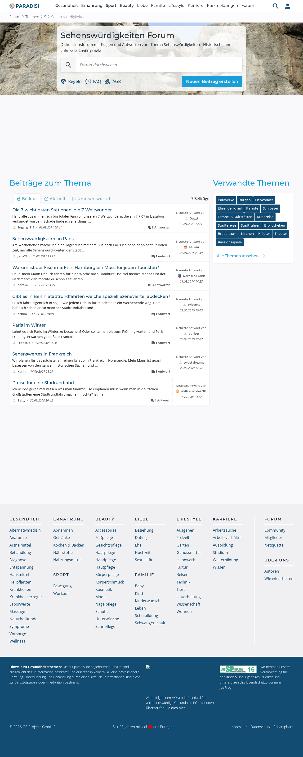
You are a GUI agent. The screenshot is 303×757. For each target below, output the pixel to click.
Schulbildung (146, 615)
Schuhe (102, 611)
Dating (141, 537)
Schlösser (270, 208)
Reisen (182, 574)
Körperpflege (107, 574)
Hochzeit (143, 552)
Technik (183, 582)
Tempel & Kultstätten (235, 217)
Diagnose (17, 559)
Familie (158, 5)
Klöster (264, 234)
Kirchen (247, 234)
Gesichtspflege (108, 545)
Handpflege (105, 559)
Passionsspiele (230, 242)
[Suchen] (68, 64)
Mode (100, 596)
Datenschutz (260, 726)
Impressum (239, 726)
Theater (281, 234)
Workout (61, 593)
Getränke (61, 537)
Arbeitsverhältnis (228, 537)
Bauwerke (226, 200)
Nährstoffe (63, 552)
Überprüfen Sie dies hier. (166, 708)
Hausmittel (19, 574)
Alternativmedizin (25, 530)
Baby (139, 585)
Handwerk (186, 559)
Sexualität (143, 559)
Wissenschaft (188, 604)
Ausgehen (185, 530)
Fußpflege (104, 537)
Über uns (276, 560)
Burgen (245, 200)
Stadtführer (250, 225)
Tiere (181, 589)
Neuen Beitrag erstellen (212, 81)
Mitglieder (273, 537)
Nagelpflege (105, 604)
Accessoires (105, 530)
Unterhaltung (189, 596)
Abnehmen (63, 530)
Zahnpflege (105, 626)
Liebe (142, 5)
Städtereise (227, 225)
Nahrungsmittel (67, 559)
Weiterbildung (225, 559)
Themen (32, 16)
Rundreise (265, 217)
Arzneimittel (20, 545)
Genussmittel (189, 552)
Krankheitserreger (25, 596)
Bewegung (62, 585)
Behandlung (20, 552)
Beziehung (144, 530)
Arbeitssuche (224, 530)
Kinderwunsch (147, 600)
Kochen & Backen (68, 545)
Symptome (19, 626)
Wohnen (184, 611)
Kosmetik (103, 589)
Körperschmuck (109, 582)
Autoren (271, 571)
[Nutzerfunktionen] (288, 6)
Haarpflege (105, 552)
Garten (183, 545)
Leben (140, 608)
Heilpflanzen (20, 582)
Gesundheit (66, 5)
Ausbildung (223, 545)
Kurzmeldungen (222, 5)
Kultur (182, 567)
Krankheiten (20, 589)
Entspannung (21, 567)
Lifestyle (176, 5)
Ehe (138, 545)
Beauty (127, 5)
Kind (139, 593)
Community (274, 530)
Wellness (17, 641)
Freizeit (183, 537)
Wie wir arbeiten (279, 578)
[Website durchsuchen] (276, 6)
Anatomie (18, 537)
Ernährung (91, 5)
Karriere (196, 5)
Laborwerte (19, 604)
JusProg (226, 687)
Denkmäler (264, 200)
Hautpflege (105, 567)
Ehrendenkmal (230, 208)
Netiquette (274, 545)
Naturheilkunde (23, 618)
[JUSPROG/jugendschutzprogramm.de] (238, 669)
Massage (17, 611)
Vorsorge (17, 633)
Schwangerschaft (150, 622)
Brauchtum (227, 234)
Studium (220, 552)
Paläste (252, 208)
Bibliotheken (274, 225)
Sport (111, 5)
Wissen (219, 567)
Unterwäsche (107, 618)
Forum (247, 5)
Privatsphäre (283, 726)
